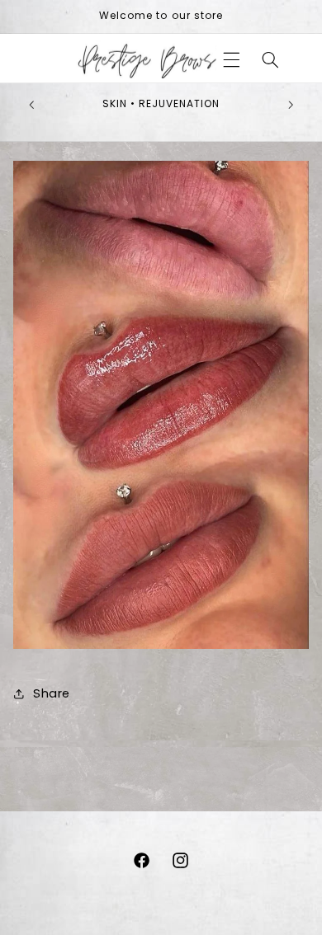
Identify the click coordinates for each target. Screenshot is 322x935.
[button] (232, 59)
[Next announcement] (290, 105)
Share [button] (51, 693)
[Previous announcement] (31, 105)
